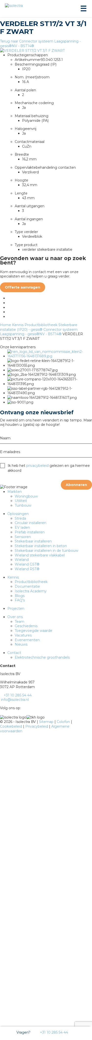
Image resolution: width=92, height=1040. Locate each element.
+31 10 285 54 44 (53, 1032)
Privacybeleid (37, 726)
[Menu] (83, 8)
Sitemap (46, 722)
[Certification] (49, 356)
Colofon (64, 722)
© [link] (1, 722)
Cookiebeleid (11, 726)
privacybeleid (37, 465)
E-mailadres (10, 452)
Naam (5, 438)
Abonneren (76, 485)
